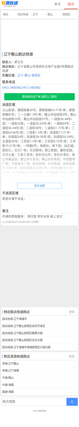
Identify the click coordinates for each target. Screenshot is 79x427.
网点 (71, 4)
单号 (57, 4)
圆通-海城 (8, 391)
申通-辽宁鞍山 (10, 363)
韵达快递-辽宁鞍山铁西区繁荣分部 (22, 333)
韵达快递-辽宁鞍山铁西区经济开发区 (23, 326)
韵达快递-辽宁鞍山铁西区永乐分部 (22, 340)
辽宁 (35, 14)
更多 (71, 311)
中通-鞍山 (8, 377)
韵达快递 (23, 14)
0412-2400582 (11, 87)
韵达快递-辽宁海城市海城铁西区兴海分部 (26, 347)
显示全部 (39, 185)
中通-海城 (8, 384)
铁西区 (66, 14)
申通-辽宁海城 (10, 370)
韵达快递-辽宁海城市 (14, 318)
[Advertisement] (39, 35)
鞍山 (50, 14)
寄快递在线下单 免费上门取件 (39, 96)
